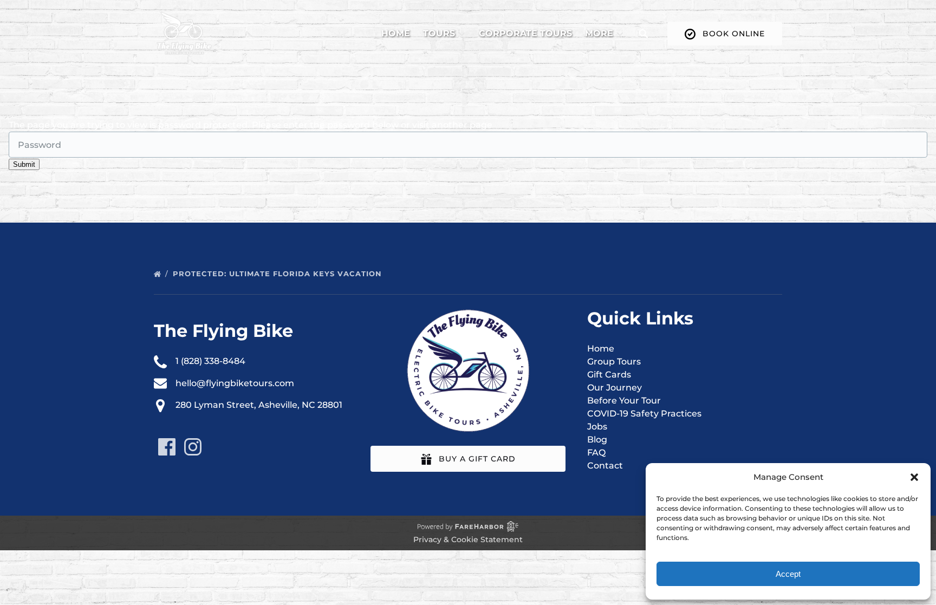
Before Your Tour (624, 400)
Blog (597, 439)
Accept (788, 573)
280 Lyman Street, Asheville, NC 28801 (259, 405)
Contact (605, 465)
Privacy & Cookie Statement (468, 539)
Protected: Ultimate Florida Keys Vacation (279, 273)
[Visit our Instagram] (193, 447)
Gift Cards (609, 374)
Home (395, 33)
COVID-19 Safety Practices (644, 413)
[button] (914, 477)
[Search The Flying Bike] (643, 34)
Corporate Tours (525, 33)
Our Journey (614, 387)
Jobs (597, 426)
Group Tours (614, 361)
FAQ (596, 452)
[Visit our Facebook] (167, 447)
